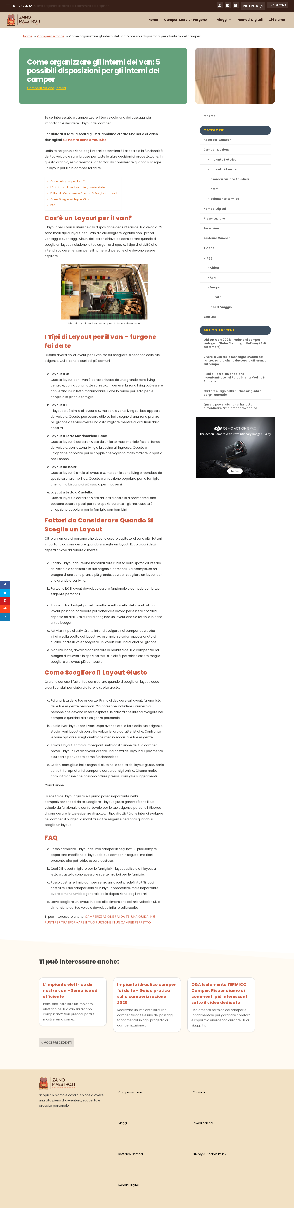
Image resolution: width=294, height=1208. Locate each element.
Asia (213, 278)
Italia (218, 297)
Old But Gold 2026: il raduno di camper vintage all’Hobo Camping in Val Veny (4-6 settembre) (235, 343)
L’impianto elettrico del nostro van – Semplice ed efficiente (70, 990)
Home (153, 20)
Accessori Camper (217, 140)
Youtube (210, 317)
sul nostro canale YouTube (84, 140)
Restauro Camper (217, 238)
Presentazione (214, 219)
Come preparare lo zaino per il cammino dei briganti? (71, 6)
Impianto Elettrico (223, 160)
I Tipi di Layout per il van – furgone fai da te (77, 187)
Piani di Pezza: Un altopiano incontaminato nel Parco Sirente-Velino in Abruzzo (235, 377)
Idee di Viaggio (221, 307)
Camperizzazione (40, 88)
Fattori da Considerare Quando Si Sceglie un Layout (83, 193)
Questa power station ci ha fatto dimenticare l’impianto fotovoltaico (230, 406)
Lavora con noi (203, 1123)
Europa (215, 287)
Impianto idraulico (223, 169)
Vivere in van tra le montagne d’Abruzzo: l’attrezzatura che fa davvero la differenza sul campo (235, 360)
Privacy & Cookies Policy (209, 1154)
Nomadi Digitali (250, 20)
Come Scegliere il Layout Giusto (70, 199)
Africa (214, 268)
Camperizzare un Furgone (185, 20)
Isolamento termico (224, 199)
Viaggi (222, 20)
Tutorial (209, 248)
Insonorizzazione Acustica (229, 179)
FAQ (53, 205)
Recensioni (212, 228)
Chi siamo (277, 20)
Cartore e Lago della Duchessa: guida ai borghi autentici (233, 393)
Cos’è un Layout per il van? (67, 181)
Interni (61, 88)
